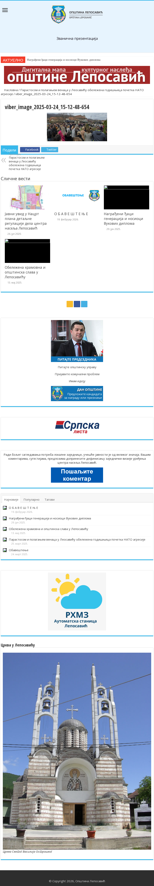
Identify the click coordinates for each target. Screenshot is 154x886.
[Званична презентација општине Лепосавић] (77, 15)
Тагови (50, 499)
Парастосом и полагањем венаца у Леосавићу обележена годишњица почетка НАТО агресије (27, 162)
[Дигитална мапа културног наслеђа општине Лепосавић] (77, 75)
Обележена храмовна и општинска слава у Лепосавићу (25, 272)
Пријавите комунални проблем (77, 374)
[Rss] (70, 304)
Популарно (31, 499)
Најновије (11, 499)
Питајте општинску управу (77, 367)
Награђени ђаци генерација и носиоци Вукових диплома (63, 59)
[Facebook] (77, 304)
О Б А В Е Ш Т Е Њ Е (71, 213)
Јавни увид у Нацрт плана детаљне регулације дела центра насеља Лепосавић (26, 221)
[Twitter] (84, 304)
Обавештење (18, 550)
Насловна (10, 90)
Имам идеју (77, 381)
